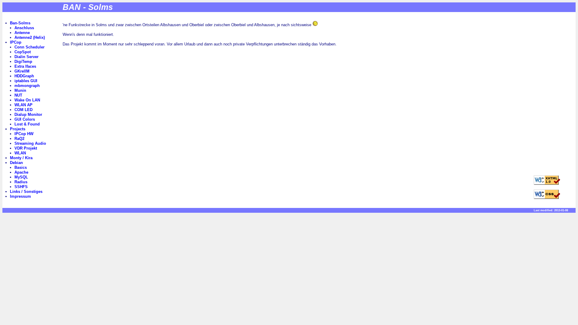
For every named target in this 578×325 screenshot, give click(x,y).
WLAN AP (23, 105)
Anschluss (24, 28)
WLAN (20, 153)
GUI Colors (24, 119)
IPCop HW (23, 134)
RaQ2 (19, 138)
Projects (17, 129)
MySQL (21, 177)
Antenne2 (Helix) (29, 37)
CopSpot (22, 52)
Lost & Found (27, 124)
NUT (18, 95)
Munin (20, 90)
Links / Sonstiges (26, 191)
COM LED (23, 109)
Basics (20, 167)
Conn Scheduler (29, 47)
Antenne (22, 32)
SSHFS (21, 186)
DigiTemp (23, 61)
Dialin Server (26, 56)
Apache (21, 172)
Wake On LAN (27, 100)
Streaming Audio (30, 143)
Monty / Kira (21, 158)
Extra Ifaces (25, 66)
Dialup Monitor (28, 114)
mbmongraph (27, 85)
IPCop (15, 42)
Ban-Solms (20, 23)
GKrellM (22, 71)
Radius (20, 182)
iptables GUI (25, 81)
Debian (16, 162)
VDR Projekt (25, 148)
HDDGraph (24, 76)
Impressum (20, 196)
